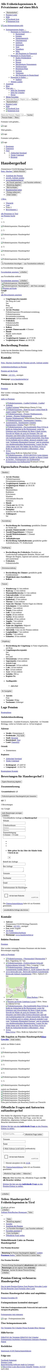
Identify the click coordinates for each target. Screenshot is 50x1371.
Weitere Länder (16, 82)
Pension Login (11, 15)
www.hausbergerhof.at (14, 180)
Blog (8, 86)
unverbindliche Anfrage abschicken (16, 910)
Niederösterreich (22, 38)
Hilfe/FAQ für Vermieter (10, 1337)
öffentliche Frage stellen (33, 1134)
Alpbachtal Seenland (14, 759)
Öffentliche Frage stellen (15, 1235)
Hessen (18, 62)
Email (5, 883)
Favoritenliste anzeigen (10, 272)
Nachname (7, 878)
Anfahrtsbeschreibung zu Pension (14, 367)
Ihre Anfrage (8, 866)
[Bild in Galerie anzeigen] (15, 283)
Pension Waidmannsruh (15, 418)
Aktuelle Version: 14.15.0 (35, 1367)
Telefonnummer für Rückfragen (15, 887)
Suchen (35, 99)
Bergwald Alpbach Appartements (18, 974)
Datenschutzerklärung (14, 904)
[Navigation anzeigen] (2, 1215)
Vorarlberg (20, 49)
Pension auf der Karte (9, 371)
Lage (8, 205)
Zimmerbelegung (9, 833)
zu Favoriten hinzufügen (15, 1228)
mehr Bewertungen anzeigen (12, 813)
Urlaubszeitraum (9, 825)
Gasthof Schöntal (12, 407)
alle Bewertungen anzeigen (11, 295)
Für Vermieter (6, 1328)
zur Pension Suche (8, 216)
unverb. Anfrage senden (15, 178)
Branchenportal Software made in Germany (17, 1366)
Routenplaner (6, 712)
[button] (25, 239)
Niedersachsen (21, 66)
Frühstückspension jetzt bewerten (19, 796)
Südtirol (19, 80)
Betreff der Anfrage (10, 862)
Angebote (9, 84)
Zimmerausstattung (9, 568)
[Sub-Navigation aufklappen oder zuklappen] (25, 30)
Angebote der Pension (14, 176)
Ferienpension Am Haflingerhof (18, 462)
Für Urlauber (17, 1328)
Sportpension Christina (14, 425)
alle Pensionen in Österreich (26, 53)
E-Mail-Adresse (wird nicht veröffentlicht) (19, 1149)
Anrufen (9, 1224)
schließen (23, 272)
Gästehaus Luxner (29, 1002)
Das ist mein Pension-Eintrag (24, 1286)
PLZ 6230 (20, 736)
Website (6, 821)
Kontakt (15, 771)
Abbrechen (27, 1174)
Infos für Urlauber (18, 93)
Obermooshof (40, 959)
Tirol (17, 47)
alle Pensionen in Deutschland (27, 75)
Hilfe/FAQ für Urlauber (29, 1337)
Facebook (5, 1360)
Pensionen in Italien (18, 77)
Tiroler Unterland (12, 761)
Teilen (9, 1219)
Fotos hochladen (12, 1233)
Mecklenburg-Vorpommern (26, 64)
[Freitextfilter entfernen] (25, 115)
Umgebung (5, 641)
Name (5, 1144)
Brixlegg (14, 738)
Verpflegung (6, 548)
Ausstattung (6, 521)
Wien (18, 51)
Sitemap (42, 1328)
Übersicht (9, 203)
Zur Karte (9, 931)
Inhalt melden (11, 195)
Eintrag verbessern (13, 192)
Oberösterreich (21, 40)
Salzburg (19, 43)
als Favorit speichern (14, 182)
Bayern (18, 60)
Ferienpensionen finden (15, 30)
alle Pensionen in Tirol (9, 214)
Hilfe (8, 17)
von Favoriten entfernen (32, 182)
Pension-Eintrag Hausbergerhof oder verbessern (24, 1265)
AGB (28, 1163)
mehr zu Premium (8, 399)
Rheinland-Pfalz (22, 69)
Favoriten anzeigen (14, 1231)
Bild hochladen (12, 187)
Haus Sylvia (10, 453)
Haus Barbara (32, 997)
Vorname (6, 873)
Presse (13, 95)
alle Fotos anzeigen (38, 286)
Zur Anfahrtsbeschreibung (16, 933)
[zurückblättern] (2, 218)
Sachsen (19, 71)
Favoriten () (9, 1298)
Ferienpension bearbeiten (11, 1339)
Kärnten (19, 36)
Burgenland (20, 34)
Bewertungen (12, 210)
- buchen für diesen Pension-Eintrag (18, 1270)
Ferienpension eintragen (30, 1339)
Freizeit (4, 584)
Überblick (5, 472)
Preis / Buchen (7, 171)
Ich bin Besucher (18, 1289)
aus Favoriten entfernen (34, 1228)
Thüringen (20, 73)
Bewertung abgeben (14, 185)
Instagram (13, 1360)
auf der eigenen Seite (18, 1268)
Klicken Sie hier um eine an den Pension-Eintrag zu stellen (23, 1185)
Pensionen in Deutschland (21, 56)
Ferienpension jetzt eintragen (12, 1314)
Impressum (5, 1351)
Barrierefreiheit (12, 13)
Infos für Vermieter (18, 90)
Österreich (15, 742)
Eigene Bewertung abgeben (11, 782)
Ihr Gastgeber (7, 691)
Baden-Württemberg (23, 58)
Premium (4, 389)
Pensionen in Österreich (20, 32)
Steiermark (20, 45)
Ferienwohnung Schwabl (15, 965)
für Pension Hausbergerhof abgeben (19, 1253)
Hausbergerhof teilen (14, 190)
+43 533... (12, 375)
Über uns (9, 88)
